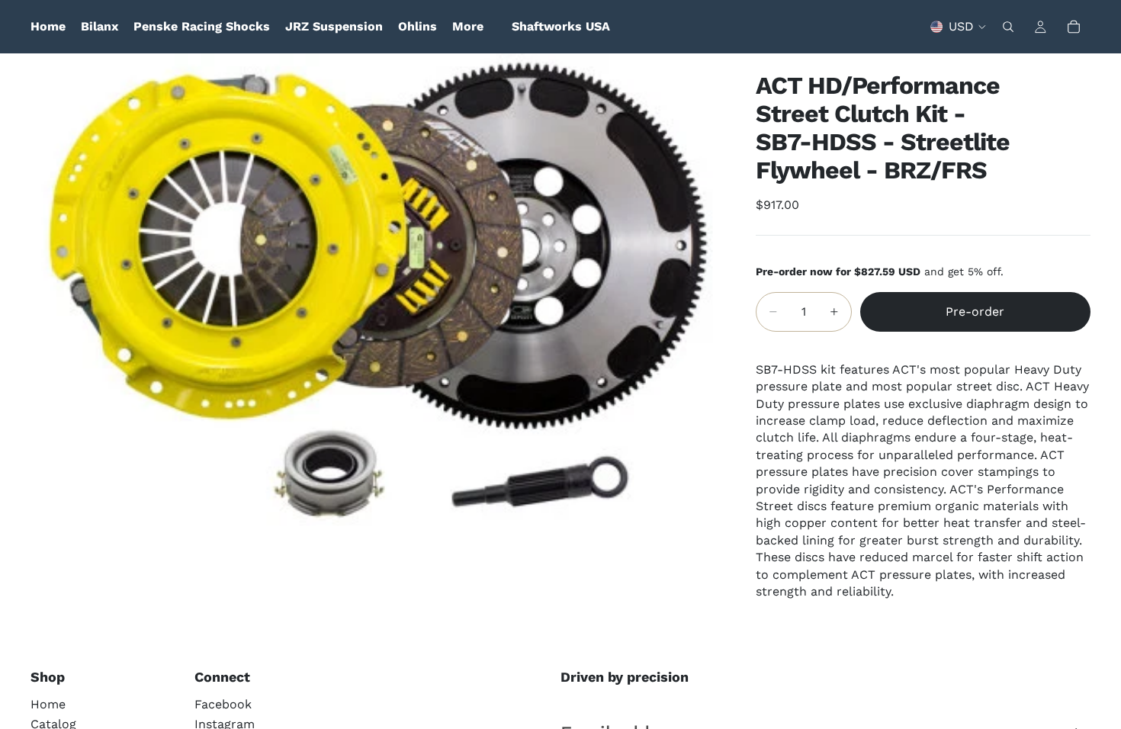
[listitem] (468, 26)
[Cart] (1073, 26)
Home (48, 704)
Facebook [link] (223, 704)
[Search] (1008, 26)
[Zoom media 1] (375, 304)
